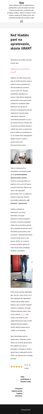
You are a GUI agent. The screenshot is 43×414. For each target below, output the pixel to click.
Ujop (21, 2)
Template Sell (25, 410)
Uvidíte (22, 314)
